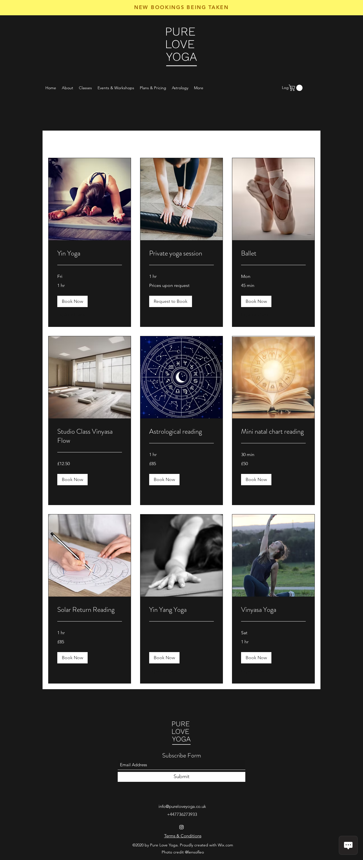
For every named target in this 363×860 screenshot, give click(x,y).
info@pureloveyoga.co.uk (182, 806)
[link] (89, 253)
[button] (72, 301)
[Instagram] (181, 827)
